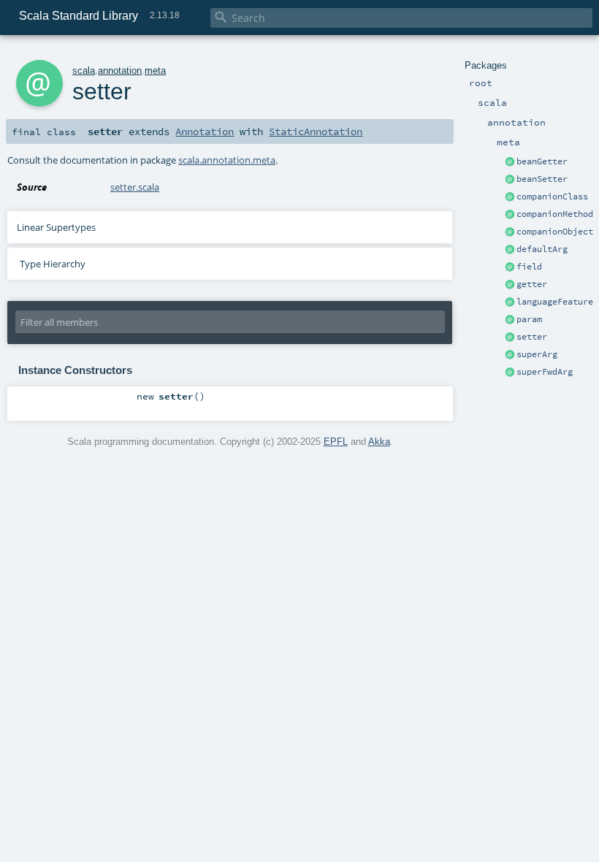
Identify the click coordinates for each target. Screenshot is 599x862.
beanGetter (542, 161)
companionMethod (554, 214)
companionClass (552, 196)
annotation (120, 70)
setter (531, 337)
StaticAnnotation (315, 131)
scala (83, 70)
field (529, 267)
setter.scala (134, 187)
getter (531, 284)
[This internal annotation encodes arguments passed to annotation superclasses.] (510, 355)
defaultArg (542, 249)
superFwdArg (544, 372)
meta (155, 70)
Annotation (204, 131)
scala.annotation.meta (226, 160)
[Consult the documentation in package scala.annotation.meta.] (510, 162)
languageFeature (554, 302)
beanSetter (542, 179)
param (529, 319)
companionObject (554, 231)
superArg (536, 354)
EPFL (336, 441)
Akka (379, 441)
